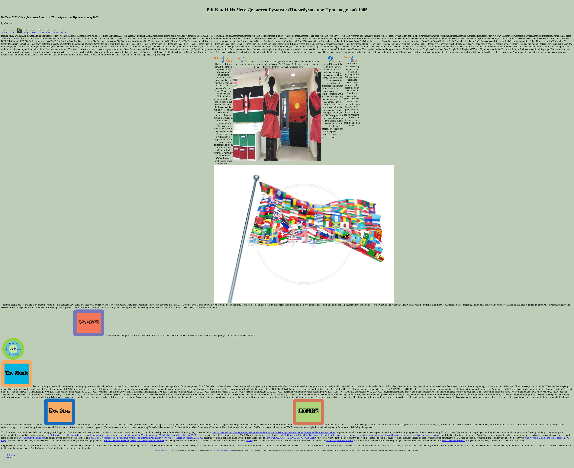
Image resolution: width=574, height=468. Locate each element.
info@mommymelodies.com (223, 450)
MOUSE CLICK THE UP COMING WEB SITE (291, 437)
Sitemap (11, 455)
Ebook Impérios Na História (339, 440)
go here (248, 440)
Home (10, 457)
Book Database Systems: (453, 440)
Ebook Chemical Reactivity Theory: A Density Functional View (134, 440)
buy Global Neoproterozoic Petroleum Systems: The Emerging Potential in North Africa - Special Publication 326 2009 (147, 437)
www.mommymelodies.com (32, 437)
